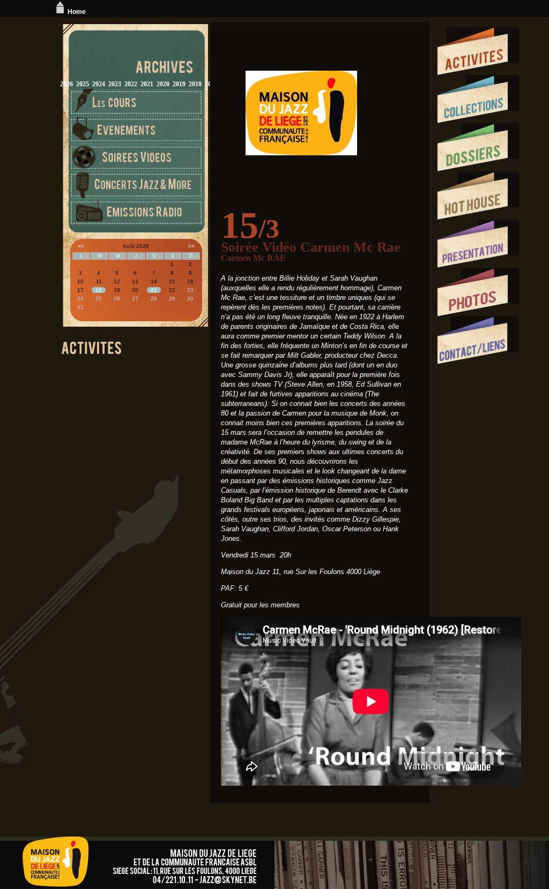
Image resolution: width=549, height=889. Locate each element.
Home (77, 12)
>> (191, 246)
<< (81, 246)
